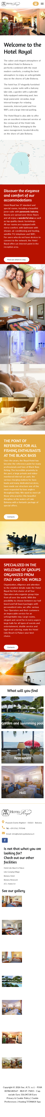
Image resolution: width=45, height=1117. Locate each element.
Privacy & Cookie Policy (18, 1098)
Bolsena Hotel (9, 876)
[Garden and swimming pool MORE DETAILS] (22, 698)
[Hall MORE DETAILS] (22, 767)
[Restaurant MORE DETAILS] (22, 733)
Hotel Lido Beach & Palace (14, 868)
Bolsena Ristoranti (11, 880)
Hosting (22, 1101)
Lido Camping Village (12, 872)
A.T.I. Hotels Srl (9, 884)
